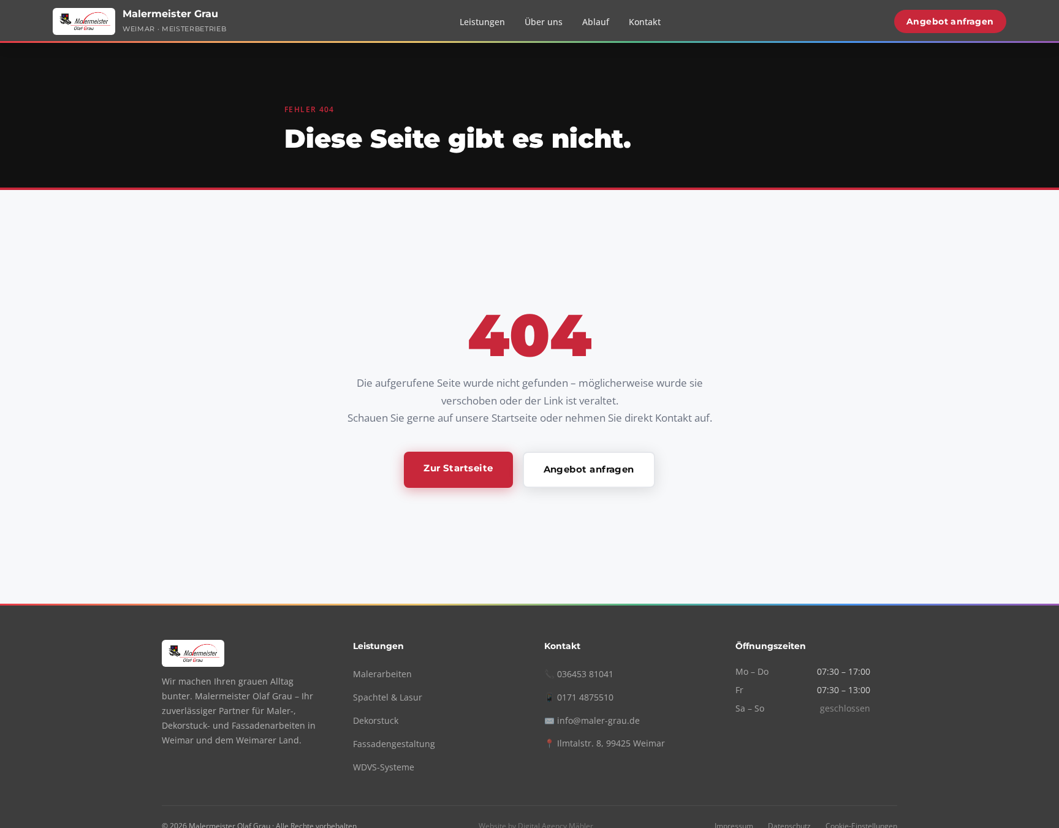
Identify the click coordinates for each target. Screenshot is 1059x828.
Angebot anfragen (950, 21)
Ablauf (595, 22)
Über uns (544, 22)
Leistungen (482, 22)
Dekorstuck (375, 720)
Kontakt (645, 22)
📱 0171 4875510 (578, 697)
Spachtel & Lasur (387, 697)
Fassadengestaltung (394, 744)
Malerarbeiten (382, 674)
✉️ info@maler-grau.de (592, 720)
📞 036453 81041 (578, 674)
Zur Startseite (458, 468)
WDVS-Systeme (383, 767)
